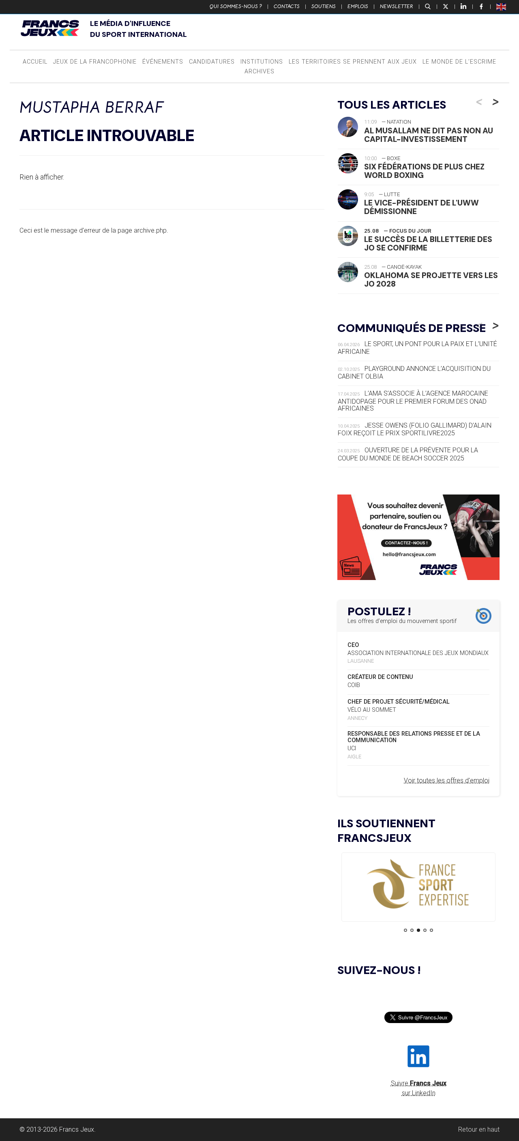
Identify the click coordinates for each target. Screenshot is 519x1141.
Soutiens (323, 6)
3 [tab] (418, 930)
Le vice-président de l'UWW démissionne (421, 207)
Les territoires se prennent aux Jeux (353, 61)
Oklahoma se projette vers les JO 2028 (431, 279)
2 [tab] (412, 930)
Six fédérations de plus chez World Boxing (424, 171)
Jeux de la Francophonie (95, 61)
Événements (162, 61)
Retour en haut (479, 1129)
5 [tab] (431, 930)
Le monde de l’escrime (459, 61)
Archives (259, 71)
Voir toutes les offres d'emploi (446, 780)
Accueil (35, 61)
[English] (501, 6)
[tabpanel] (418, 884)
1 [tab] (405, 930)
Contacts (287, 6)
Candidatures (212, 61)
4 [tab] (425, 930)
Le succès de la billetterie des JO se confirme (428, 243)
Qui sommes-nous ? (236, 6)
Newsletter (396, 6)
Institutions (261, 61)
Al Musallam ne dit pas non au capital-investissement (428, 135)
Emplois (357, 6)
